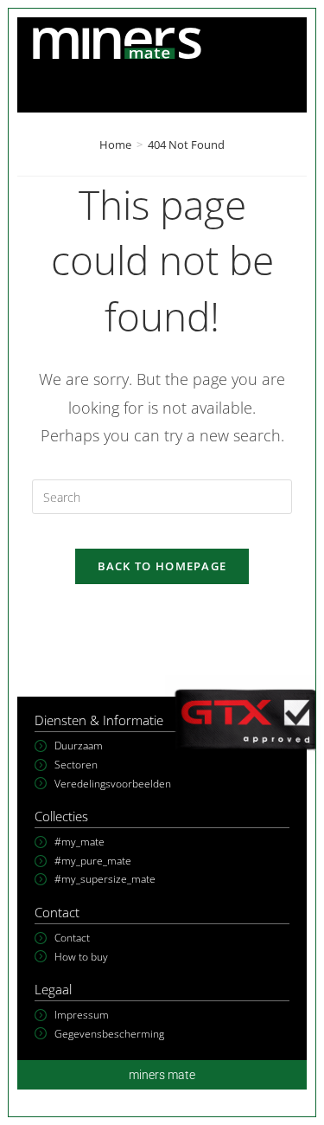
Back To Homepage (162, 566)
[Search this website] (162, 495)
